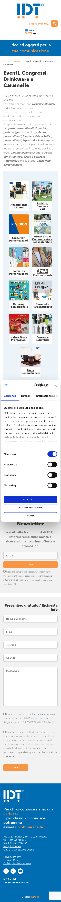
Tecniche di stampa (16, 882)
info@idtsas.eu (12, 846)
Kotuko (35, 896)
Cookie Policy (12, 860)
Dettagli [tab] (25, 395)
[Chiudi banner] (56, 385)
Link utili (9, 879)
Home (6, 61)
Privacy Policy (12, 856)
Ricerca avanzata (38, 24)
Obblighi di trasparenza (17, 863)
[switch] (52, 464)
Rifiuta (30, 515)
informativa (37, 714)
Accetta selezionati (30, 507)
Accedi (28, 33)
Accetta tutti (30, 499)
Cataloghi (17, 61)
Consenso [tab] (10, 395)
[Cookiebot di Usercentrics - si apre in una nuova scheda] (35, 385)
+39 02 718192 (17, 839)
